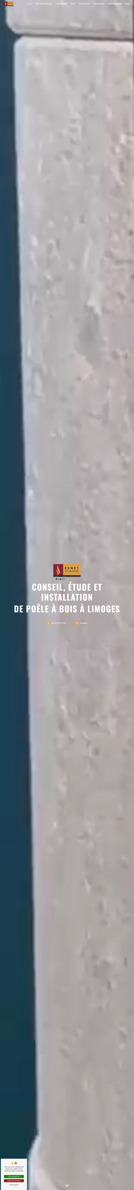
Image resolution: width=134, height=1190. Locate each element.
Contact (127, 3)
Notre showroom (84, 3)
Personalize (14, 1185)
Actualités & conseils (115, 3)
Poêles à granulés (61, 3)
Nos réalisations (99, 3)
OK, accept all (13, 1176)
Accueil (29, 3)
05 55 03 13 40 (58, 623)
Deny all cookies (14, 1181)
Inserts (73, 3)
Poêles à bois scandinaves (43, 3)
